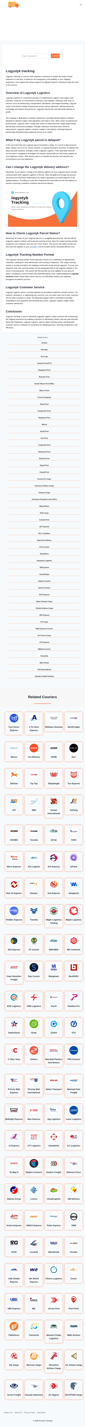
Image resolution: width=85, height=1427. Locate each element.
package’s (34, 247)
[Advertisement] (42, 24)
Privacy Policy (29, 1413)
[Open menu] (81, 4)
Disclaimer (41, 1413)
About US (18, 1413)
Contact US (8, 1413)
